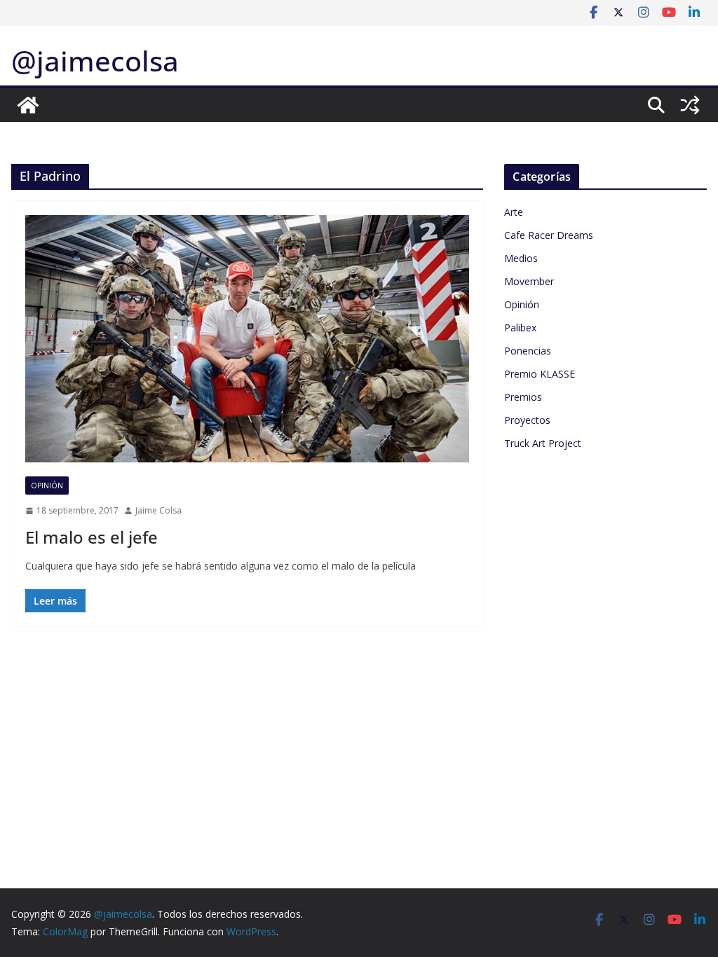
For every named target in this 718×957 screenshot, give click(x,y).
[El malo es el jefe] (247, 338)
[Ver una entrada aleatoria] (690, 105)
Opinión (47, 485)
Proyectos (527, 420)
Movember (529, 281)
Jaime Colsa (158, 510)
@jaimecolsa (95, 60)
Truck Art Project (542, 443)
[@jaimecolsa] (28, 105)
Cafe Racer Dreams (548, 235)
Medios (521, 258)
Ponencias (527, 350)
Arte (513, 212)
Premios (523, 397)
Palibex (520, 327)
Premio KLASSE (539, 373)
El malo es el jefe (91, 537)
